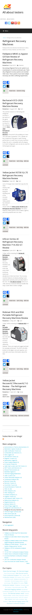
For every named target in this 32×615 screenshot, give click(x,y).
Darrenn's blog (21, 91)
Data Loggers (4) (9, 454)
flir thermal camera (14, 593)
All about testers (13, 12)
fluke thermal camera (22, 573)
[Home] (7, 6)
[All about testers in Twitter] (9, 23)
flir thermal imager (23, 571)
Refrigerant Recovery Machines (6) (13, 510)
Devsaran (16, 611)
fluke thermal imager (9, 571)
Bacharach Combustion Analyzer (16, 603)
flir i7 (21, 575)
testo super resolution (18, 599)
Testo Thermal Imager (9, 573)
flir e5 (23, 577)
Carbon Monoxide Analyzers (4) (13, 477)
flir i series (21, 583)
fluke (25, 583)
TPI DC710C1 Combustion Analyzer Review (16, 552)
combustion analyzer (9, 585)
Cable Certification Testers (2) (12, 451)
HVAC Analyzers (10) (10, 491)
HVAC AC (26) (8, 489)
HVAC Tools (17, 591)
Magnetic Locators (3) (10, 458)
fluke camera (8, 599)
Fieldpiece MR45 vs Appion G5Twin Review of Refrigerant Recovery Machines (15, 58)
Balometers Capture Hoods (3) (12, 449)
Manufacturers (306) (10, 517)
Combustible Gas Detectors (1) (12, 453)
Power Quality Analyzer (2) (11, 462)
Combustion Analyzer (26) (11, 479)
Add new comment (23, 415)
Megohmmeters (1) (9, 502)
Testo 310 (21, 597)
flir (27, 601)
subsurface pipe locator (18, 587)
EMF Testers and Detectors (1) (12, 468)
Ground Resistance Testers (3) (12, 487)
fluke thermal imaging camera (17, 601)
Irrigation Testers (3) (10, 496)
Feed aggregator (9, 525)
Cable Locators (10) (9, 475)
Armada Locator (25, 585)
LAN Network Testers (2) (11, 456)
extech (26, 597)
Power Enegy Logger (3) (11, 506)
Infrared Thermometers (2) (11, 470)
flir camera (15, 583)
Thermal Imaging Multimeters (12, 473)
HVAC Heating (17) (9, 492)
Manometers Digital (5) (10, 460)
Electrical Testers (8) (10, 481)
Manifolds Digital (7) (9, 472)
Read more (12, 91)
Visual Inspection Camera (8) (12, 515)
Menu (6, 31)
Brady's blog (13, 415)
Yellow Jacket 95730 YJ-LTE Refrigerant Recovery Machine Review (15, 175)
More (27, 563)
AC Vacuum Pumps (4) (10, 464)
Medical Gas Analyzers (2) (11, 500)
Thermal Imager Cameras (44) (12, 511)
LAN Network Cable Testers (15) (13, 498)
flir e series (18, 577)
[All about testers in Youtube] (12, 23)
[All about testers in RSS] (18, 23)
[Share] (8, 82)
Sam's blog (20, 161)
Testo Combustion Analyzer (11, 575)
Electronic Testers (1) (10, 483)
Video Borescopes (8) (10, 513)
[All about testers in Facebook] (6, 23)
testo (22, 593)
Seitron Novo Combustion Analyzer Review (16, 554)
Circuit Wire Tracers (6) (10, 485)
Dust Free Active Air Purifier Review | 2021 (16, 561)
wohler (24, 575)
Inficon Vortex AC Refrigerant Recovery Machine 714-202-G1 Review (13, 243)
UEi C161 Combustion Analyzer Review (15, 559)
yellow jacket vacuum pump (11, 597)
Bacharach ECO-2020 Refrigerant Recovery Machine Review (13, 103)
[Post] (8, 86)
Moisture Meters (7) (9, 504)
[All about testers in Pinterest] (15, 23)
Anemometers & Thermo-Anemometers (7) (16, 447)
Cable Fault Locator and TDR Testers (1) (15, 466)
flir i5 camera (8, 587)
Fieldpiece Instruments (20, 579)
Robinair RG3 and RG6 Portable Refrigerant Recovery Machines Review (15, 315)
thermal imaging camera (17, 581)
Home (4, 37)
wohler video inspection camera (20, 595)
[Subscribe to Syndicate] (3, 439)
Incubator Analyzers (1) (10, 494)
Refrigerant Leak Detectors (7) (12, 508)
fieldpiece (17, 585)
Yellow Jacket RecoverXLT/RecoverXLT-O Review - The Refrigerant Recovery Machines (15, 385)
